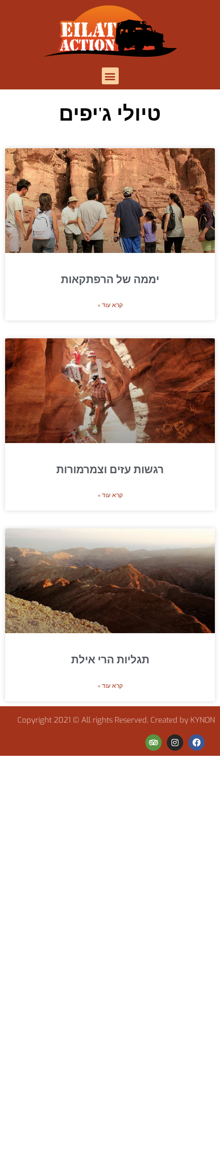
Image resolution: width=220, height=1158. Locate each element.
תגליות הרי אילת (110, 660)
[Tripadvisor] (153, 742)
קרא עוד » (110, 305)
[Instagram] (175, 742)
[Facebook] (196, 742)
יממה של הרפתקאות (110, 280)
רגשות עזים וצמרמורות (110, 470)
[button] (110, 75)
